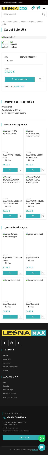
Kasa (5, 382)
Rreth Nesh (7, 359)
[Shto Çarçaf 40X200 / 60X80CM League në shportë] (10, 273)
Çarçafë (31, 22)
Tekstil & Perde (13, 22)
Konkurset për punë (10, 397)
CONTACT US (24, 438)
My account (7, 363)
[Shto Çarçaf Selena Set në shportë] (33, 273)
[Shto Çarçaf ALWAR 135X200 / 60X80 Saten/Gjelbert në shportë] (33, 216)
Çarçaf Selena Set (32, 258)
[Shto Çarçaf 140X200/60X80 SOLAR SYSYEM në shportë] (33, 170)
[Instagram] (11, 343)
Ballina (5, 355)
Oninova (35, 450)
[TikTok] (18, 343)
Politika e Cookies (9, 393)
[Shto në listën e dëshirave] (40, 79)
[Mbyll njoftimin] (44, 2)
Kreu (3, 22)
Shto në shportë (21, 79)
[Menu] (43, 8)
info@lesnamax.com (10, 428)
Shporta (6, 386)
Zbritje (22, 86)
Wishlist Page (8, 390)
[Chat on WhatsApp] (41, 438)
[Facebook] (4, 343)
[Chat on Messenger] (41, 447)
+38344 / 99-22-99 (16, 417)
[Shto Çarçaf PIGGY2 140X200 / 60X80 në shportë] (10, 170)
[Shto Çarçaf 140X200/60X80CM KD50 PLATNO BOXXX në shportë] (10, 216)
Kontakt (6, 370)
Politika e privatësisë (10, 367)
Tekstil (23, 22)
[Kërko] (43, 14)
